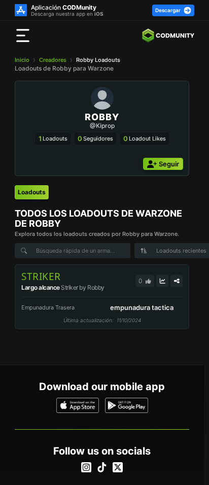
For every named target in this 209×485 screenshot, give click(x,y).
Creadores (52, 59)
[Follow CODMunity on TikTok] (102, 467)
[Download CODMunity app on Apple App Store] (77, 405)
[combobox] (173, 250)
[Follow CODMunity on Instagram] (86, 467)
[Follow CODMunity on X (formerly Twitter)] (118, 467)
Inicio (22, 59)
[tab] (32, 192)
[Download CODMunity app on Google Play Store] (126, 405)
